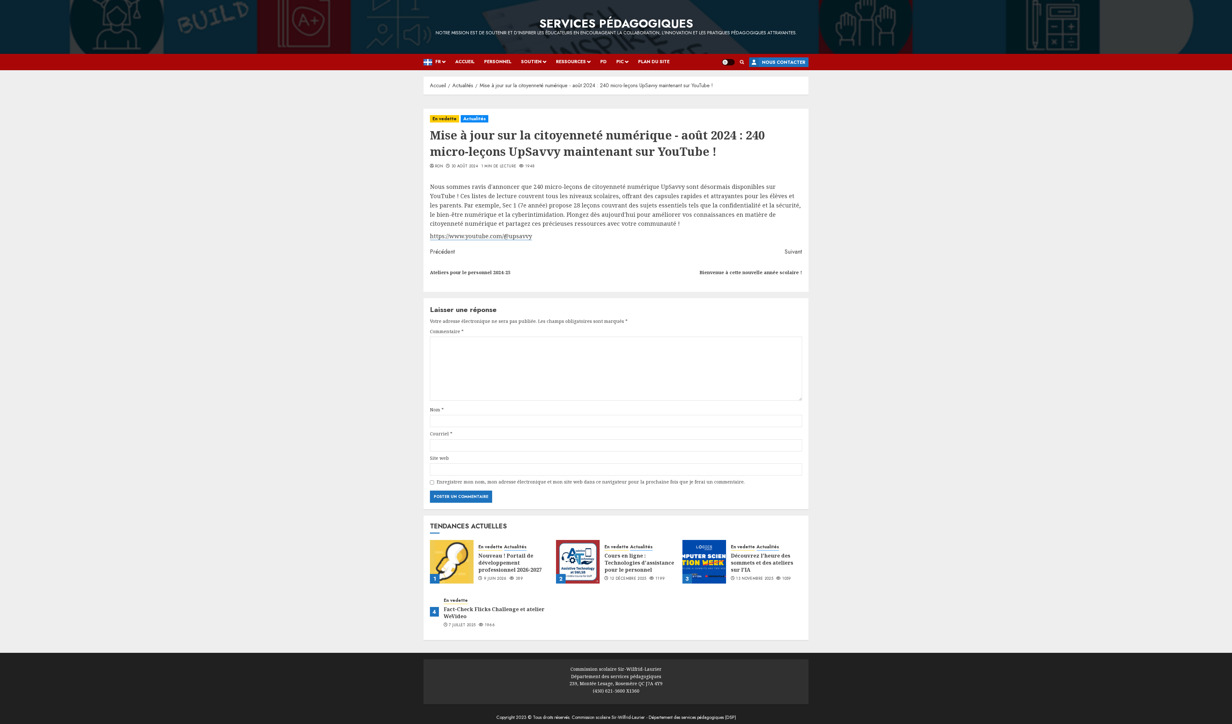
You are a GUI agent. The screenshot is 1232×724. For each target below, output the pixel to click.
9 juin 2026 (495, 578)
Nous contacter (783, 62)
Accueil (465, 61)
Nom (437, 410)
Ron (439, 166)
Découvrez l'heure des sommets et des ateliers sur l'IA (762, 563)
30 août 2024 (464, 166)
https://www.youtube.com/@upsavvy (481, 236)
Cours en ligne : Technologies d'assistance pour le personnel (639, 563)
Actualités (474, 118)
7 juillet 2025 (462, 625)
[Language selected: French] (3, 98)
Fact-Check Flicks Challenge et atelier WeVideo (494, 613)
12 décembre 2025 (628, 578)
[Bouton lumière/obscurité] (728, 62)
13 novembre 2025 (754, 578)
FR (438, 61)
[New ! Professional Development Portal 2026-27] (452, 562)
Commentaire (447, 331)
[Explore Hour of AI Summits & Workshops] (704, 562)
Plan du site (654, 61)
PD (603, 61)
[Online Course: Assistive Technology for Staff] (578, 562)
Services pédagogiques (616, 23)
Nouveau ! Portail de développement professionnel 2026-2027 (510, 563)
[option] (3, 99)
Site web (439, 458)
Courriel (441, 434)
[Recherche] (742, 62)
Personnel (497, 61)
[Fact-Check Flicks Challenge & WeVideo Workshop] (434, 612)
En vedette (444, 118)
